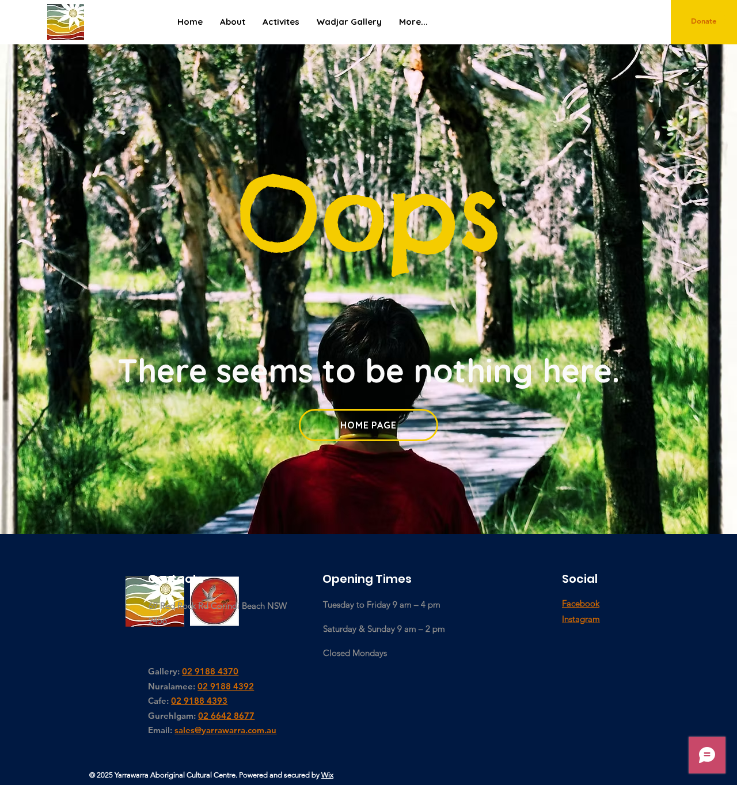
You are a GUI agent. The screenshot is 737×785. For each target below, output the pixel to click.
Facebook (580, 603)
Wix (327, 775)
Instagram (581, 618)
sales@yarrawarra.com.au (225, 730)
